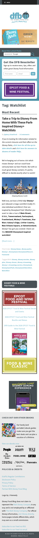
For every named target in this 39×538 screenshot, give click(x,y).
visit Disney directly (26, 514)
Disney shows (11, 262)
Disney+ (5, 252)
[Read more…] (8, 241)
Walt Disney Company (22, 504)
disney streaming (24, 262)
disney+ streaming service (12, 265)
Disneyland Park (8, 268)
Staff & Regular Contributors (13, 476)
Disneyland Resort (25, 252)
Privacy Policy (7, 483)
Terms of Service (9, 486)
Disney (14, 259)
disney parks (26, 249)
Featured (5, 254)
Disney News (16, 249)
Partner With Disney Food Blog (14, 489)
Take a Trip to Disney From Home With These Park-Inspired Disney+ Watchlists (19, 124)
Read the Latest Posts (11, 51)
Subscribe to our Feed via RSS (14, 526)
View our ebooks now (10, 443)
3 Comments (24, 134)
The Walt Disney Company (16, 511)
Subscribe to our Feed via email (14, 529)
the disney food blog (19, 12)
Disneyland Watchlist (23, 268)
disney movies (23, 259)
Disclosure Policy (9, 479)
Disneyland (13, 252)
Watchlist (6, 270)
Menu (8, 2)
